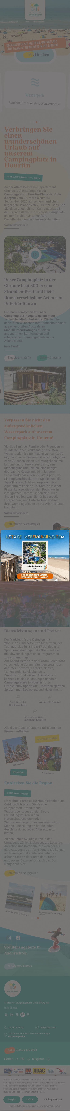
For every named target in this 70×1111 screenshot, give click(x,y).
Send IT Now (68, 532)
